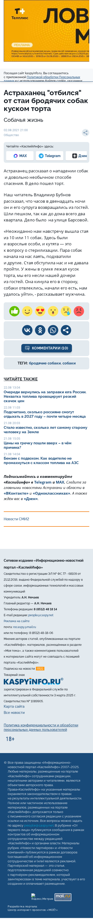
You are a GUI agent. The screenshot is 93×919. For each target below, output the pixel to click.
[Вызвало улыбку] (27, 311)
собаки (69, 363)
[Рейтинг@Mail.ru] (62, 896)
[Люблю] (40, 311)
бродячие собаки (45, 363)
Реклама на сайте (17, 621)
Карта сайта (14, 706)
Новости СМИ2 (16, 519)
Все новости (14, 713)
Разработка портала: (33, 908)
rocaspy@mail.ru (24, 627)
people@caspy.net (40, 615)
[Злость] (79, 311)
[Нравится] (14, 311)
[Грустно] (66, 311)
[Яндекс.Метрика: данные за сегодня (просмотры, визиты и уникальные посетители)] (42, 896)
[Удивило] (53, 311)
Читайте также (21, 379)
